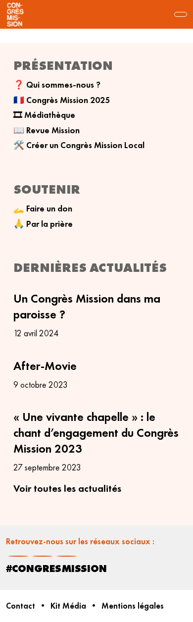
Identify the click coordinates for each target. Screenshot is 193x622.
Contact (20, 606)
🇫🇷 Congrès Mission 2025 (61, 100)
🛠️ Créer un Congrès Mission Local (79, 145)
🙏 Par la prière (43, 223)
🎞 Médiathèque (44, 114)
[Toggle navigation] (180, 14)
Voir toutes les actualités (67, 488)
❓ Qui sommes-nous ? (56, 84)
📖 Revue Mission (46, 130)
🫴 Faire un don (42, 208)
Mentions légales (132, 606)
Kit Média (68, 606)
